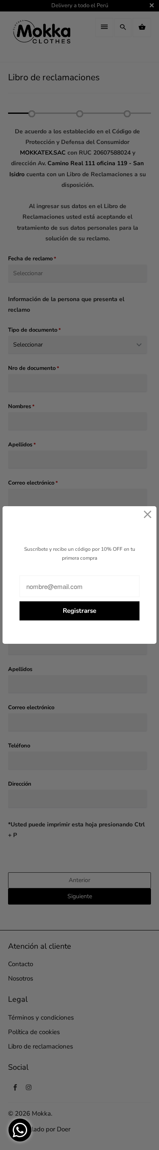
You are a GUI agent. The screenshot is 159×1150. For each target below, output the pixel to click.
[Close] (147, 514)
